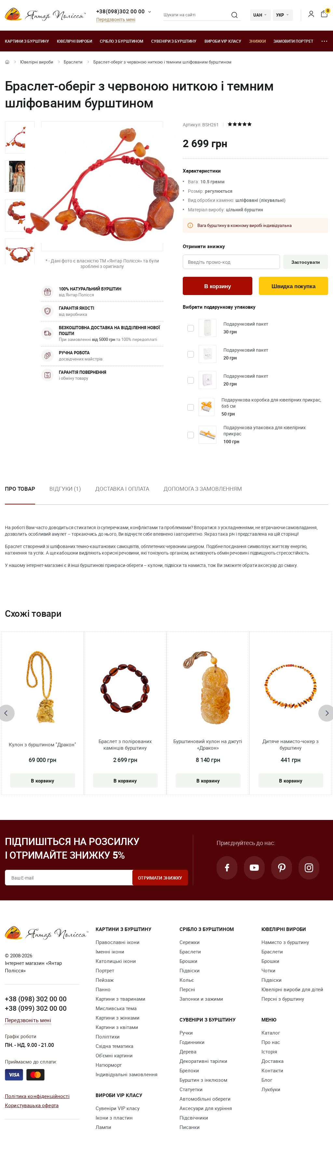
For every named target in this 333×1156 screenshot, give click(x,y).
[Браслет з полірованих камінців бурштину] (125, 687)
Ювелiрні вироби (74, 41)
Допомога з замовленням (203, 488)
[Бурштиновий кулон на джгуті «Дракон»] (208, 687)
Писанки (190, 1127)
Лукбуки (270, 1089)
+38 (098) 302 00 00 (36, 998)
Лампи (103, 1127)
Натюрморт (109, 1065)
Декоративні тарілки (203, 1061)
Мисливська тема (116, 1008)
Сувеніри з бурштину (173, 41)
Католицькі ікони (116, 961)
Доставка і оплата (122, 488)
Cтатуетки (191, 1089)
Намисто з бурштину (285, 942)
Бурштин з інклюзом (203, 1080)
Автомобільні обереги (205, 1098)
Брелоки (189, 1070)
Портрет (105, 970)
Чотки (268, 970)
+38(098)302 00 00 (120, 11)
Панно (103, 989)
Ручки (186, 1032)
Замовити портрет (293, 41)
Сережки (190, 942)
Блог (266, 1080)
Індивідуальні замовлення (126, 1074)
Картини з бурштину (27, 41)
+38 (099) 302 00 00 (36, 1008)
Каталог (270, 1032)
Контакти (272, 1070)
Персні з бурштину (282, 998)
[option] (20, 137)
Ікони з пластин (114, 1117)
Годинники (192, 1042)
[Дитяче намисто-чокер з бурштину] (290, 687)
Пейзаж (104, 980)
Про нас (270, 1042)
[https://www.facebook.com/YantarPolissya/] (227, 868)
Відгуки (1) (65, 488)
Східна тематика (114, 1046)
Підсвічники (194, 1117)
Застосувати (305, 262)
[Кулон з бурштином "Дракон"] (42, 687)
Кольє (187, 980)
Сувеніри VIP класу (118, 1108)
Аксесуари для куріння (206, 1108)
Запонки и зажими (201, 998)
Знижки (257, 41)
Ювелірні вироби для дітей (292, 989)
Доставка (272, 1061)
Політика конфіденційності (37, 1096)
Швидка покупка (293, 286)
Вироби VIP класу (223, 41)
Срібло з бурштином (121, 41)
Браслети (73, 61)
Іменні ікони (110, 951)
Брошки (188, 961)
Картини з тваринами (120, 998)
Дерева (188, 1051)
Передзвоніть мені (115, 19)
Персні (187, 989)
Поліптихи (108, 1036)
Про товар (20, 488)
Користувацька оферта (32, 1105)
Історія (269, 1051)
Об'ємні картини (114, 1055)
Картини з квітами (117, 1027)
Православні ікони (118, 942)
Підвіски (190, 970)
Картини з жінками (118, 1017)
